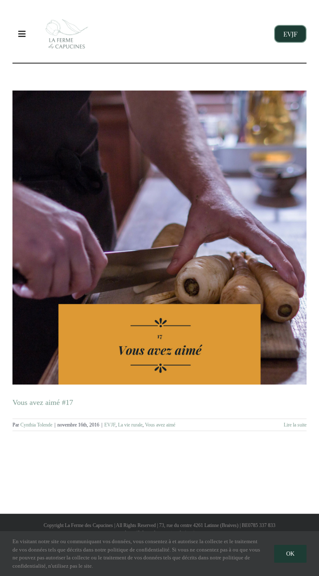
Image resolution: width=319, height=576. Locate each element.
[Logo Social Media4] (66, 12)
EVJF (109, 425)
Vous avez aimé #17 (42, 402)
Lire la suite (295, 425)
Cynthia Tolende (36, 425)
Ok (290, 554)
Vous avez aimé (160, 425)
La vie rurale (130, 425)
